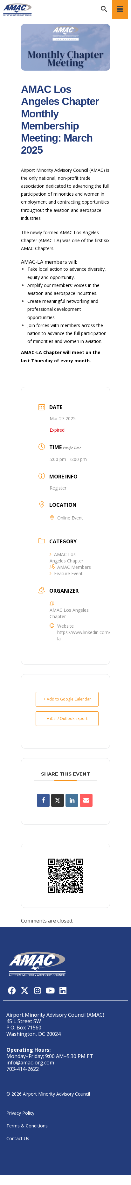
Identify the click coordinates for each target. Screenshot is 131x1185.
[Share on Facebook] (43, 800)
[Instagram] (37, 990)
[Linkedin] (72, 800)
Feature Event (68, 573)
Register (58, 488)
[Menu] (120, 9)
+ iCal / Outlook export (67, 718)
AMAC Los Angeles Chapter (66, 557)
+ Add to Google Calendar (67, 699)
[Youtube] (50, 990)
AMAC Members (74, 567)
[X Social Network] (57, 800)
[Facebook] (11, 990)
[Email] (86, 800)
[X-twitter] (24, 990)
